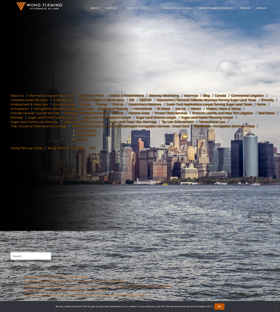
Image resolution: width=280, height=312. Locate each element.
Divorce (81, 139)
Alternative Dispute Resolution (51, 95)
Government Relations (144, 104)
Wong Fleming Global (177, 8)
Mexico (196, 108)
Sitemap (17, 117)
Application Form (91, 95)
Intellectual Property (113, 108)
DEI (131, 100)
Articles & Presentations (126, 95)
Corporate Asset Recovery (29, 100)
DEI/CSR (111, 8)
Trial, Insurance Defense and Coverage (39, 126)
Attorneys (191, 95)
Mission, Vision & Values (223, 108)
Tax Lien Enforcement (178, 122)
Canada (220, 95)
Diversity (267, 100)
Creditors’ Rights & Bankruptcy (101, 100)
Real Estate (266, 113)
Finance (101, 104)
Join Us (261, 8)
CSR (92, 148)
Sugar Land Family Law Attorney (34, 122)
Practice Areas (137, 8)
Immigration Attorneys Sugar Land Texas (63, 108)
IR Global (163, 108)
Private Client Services (171, 113)
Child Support (86, 135)
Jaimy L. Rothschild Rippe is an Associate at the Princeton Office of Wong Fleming (84, 295)
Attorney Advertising (164, 95)
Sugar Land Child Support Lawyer (106, 117)
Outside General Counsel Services (35, 113)
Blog (206, 95)
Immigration (20, 108)
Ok (219, 306)
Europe (85, 104)
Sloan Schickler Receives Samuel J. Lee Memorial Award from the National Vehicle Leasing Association (98, 286)
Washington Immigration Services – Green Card (154, 126)
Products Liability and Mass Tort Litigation (222, 113)
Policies (118, 113)
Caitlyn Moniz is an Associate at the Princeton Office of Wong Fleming (75, 281)
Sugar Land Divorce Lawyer (156, 117)
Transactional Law (212, 122)
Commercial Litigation (247, 95)
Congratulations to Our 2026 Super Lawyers (55, 277)
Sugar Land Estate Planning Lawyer (207, 117)
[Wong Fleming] (39, 6)
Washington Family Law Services (96, 126)
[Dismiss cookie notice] (276, 306)
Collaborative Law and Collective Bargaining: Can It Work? (66, 291)
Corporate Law (63, 100)
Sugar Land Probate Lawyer (83, 122)
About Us (17, 95)
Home (261, 104)
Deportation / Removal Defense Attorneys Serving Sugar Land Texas (206, 100)
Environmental (64, 104)
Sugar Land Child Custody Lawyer (52, 117)
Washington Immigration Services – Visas (224, 126)
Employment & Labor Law (29, 104)
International (142, 108)
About (95, 8)
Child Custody (86, 130)
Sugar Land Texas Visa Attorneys (133, 122)
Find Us (245, 8)
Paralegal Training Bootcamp (86, 113)
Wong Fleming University (216, 8)
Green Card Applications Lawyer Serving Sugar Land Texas (209, 104)
